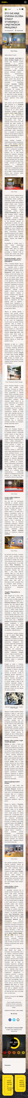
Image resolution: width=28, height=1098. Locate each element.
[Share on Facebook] (10, 1020)
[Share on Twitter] (14, 1020)
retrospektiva (8, 921)
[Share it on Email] (18, 1020)
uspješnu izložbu (13, 113)
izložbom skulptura (14, 144)
